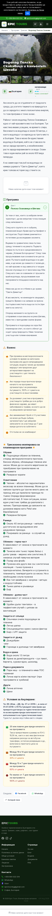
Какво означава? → (41, 95)
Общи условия (8, 856)
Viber (6, 883)
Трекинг (24, 30)
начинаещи (40, 87)
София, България (11, 890)
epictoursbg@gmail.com (36, 18)
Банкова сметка (9, 859)
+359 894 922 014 (15, 18)
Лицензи (5, 863)
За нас (30, 849)
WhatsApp (38, 793)
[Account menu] (40, 24)
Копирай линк (14, 800)
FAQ (29, 863)
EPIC (17, 24)
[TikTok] (11, 838)
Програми (15, 30)
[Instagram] (7, 838)
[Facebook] (3, 838)
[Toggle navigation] (47, 24)
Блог (30, 852)
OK (27, 13)
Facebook (22, 793)
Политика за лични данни (13, 852)
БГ (35, 24)
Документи (32, 859)
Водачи (31, 856)
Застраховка (7, 866)
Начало (5, 30)
